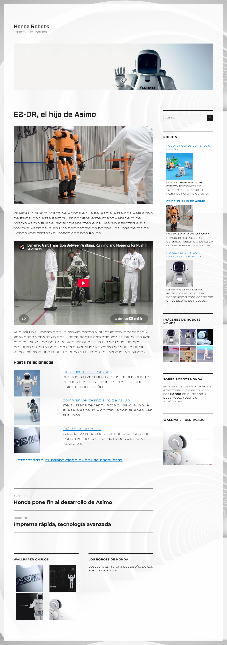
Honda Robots (31, 27)
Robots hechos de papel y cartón (188, 148)
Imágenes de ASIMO (82, 429)
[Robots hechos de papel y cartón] (179, 166)
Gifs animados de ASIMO (87, 372)
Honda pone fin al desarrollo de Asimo (183, 255)
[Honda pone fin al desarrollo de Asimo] (179, 273)
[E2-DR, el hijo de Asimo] (179, 218)
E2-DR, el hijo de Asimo (185, 201)
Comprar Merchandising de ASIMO (96, 400)
